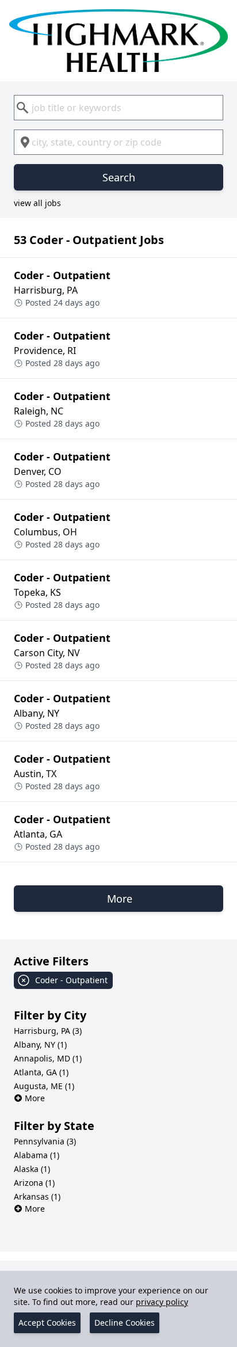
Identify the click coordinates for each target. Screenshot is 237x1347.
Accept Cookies (47, 1322)
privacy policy (162, 1301)
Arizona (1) (34, 1182)
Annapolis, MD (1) (48, 1058)
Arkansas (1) (37, 1196)
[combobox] (118, 107)
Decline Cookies (124, 1322)
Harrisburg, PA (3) (48, 1030)
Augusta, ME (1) (44, 1085)
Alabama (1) (36, 1155)
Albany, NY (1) (40, 1044)
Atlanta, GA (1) (41, 1072)
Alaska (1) (32, 1168)
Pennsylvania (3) (45, 1141)
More (35, 1098)
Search (118, 177)
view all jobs (37, 202)
